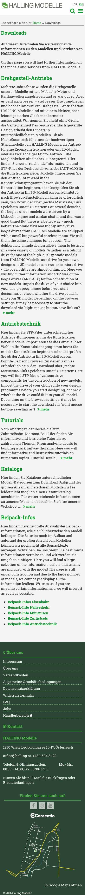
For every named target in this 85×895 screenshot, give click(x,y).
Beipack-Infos (18, 517)
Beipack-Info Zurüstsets (28, 618)
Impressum (12, 661)
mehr (8, 312)
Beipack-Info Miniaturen (28, 613)
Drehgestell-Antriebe (26, 78)
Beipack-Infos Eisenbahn (29, 602)
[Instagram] (42, 805)
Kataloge (11, 469)
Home (37, 23)
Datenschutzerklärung (21, 688)
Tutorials (12, 420)
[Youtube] (50, 805)
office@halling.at (17, 755)
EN (81, 4)
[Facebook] (33, 805)
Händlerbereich (16, 715)
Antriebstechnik (21, 323)
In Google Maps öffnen (63, 885)
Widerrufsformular (18, 695)
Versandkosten (15, 675)
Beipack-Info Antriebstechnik (32, 624)
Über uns (10, 668)
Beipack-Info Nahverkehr (29, 607)
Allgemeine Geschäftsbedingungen (32, 681)
